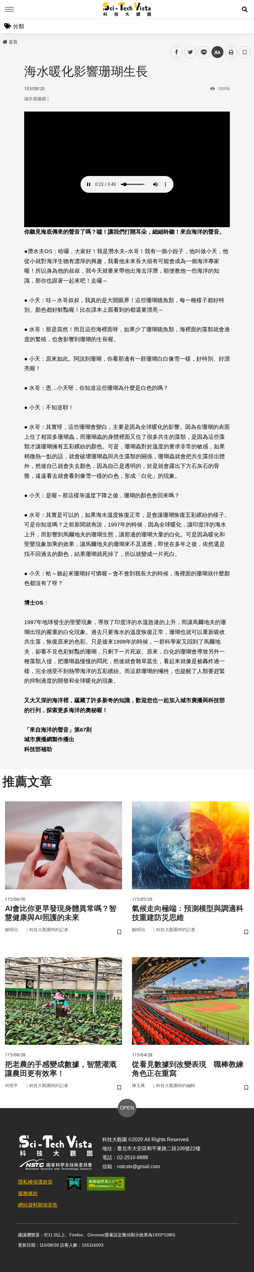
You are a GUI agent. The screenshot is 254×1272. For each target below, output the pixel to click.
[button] (244, 9)
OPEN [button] (127, 1108)
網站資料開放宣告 (38, 1205)
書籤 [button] (245, 52)
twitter (190, 52)
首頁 (13, 41)
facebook (177, 52)
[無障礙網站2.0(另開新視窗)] (106, 1184)
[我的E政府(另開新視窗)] (74, 1184)
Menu (9, 9)
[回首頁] (127, 9)
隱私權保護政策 (35, 1182)
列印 (231, 52)
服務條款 (28, 1193)
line (202, 52)
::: (4, 40)
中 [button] (217, 52)
